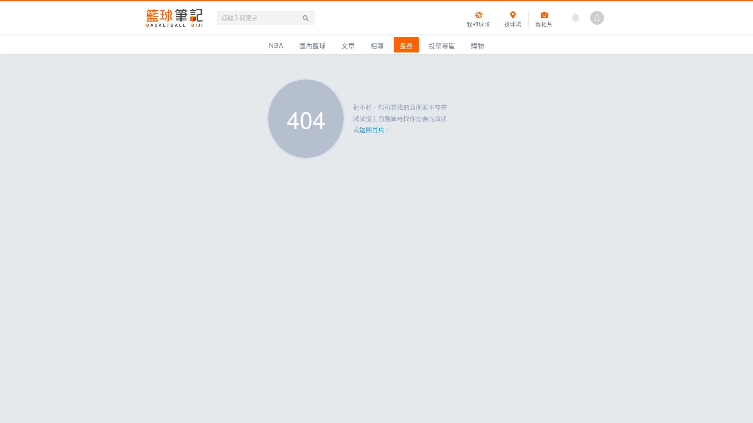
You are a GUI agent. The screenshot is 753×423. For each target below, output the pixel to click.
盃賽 (406, 45)
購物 (477, 45)
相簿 (377, 45)
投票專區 (442, 45)
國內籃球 (312, 45)
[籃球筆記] (174, 18)
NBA (276, 45)
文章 (348, 45)
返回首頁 (371, 129)
